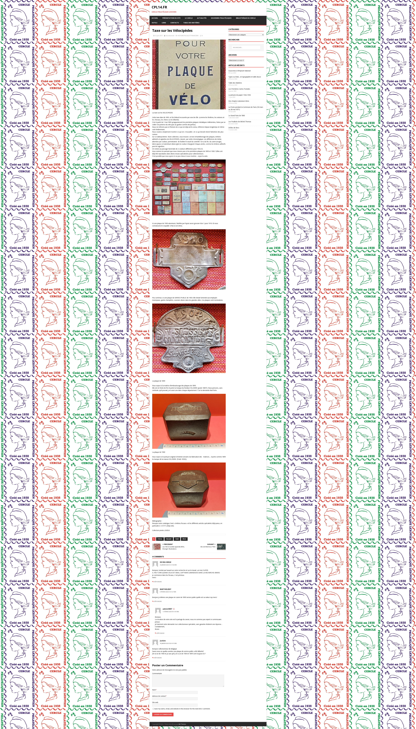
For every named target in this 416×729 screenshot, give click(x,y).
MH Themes (182, 724)
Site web (155, 702)
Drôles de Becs (233, 128)
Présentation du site (171, 18)
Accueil (155, 18)
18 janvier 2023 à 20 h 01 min (168, 643)
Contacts (174, 23)
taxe (177, 539)
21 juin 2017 (159, 36)
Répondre (158, 582)
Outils (154, 23)
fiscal (160, 539)
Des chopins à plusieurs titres (238, 101)
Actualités (201, 18)
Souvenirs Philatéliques (221, 18)
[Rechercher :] (246, 47)
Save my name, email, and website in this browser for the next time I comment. (182, 709)
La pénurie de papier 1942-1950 (239, 95)
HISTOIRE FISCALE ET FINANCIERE (188, 36)
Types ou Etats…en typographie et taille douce (244, 77)
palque (168, 539)
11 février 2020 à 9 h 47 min (171, 611)
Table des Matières (191, 23)
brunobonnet (170, 36)
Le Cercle (189, 18)
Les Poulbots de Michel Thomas (239, 122)
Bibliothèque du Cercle (246, 18)
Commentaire (157, 673)
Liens (164, 23)
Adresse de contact (159, 696)
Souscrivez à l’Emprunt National (239, 71)
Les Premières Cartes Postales (239, 89)
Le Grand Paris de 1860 (236, 115)
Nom (154, 690)
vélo (184, 539)
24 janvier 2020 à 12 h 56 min (168, 565)
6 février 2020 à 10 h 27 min (168, 592)
